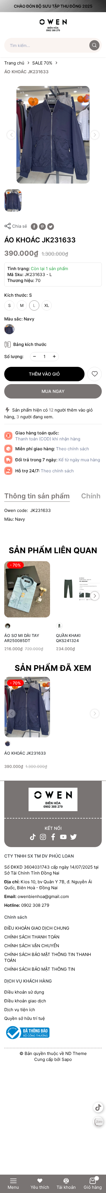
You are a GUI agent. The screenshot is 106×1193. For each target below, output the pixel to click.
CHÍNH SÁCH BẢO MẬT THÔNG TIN (39, 969)
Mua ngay (53, 391)
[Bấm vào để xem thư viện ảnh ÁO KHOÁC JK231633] (53, 135)
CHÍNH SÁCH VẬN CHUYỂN (31, 945)
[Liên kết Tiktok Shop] (98, 1107)
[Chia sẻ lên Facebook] (34, 226)
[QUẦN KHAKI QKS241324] (79, 589)
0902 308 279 (35, 905)
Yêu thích (40, 1187)
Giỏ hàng (93, 1187)
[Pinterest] (42, 226)
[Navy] (9, 329)
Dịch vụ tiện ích (19, 1009)
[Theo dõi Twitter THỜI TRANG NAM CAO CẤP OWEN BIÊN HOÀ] (73, 837)
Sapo (67, 1059)
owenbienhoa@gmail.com (43, 896)
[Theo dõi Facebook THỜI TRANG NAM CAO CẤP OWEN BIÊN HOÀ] (53, 837)
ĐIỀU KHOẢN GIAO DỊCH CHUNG (36, 928)
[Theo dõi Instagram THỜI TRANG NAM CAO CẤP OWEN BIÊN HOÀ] (42, 837)
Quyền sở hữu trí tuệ (24, 1018)
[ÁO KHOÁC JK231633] (27, 707)
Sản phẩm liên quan (53, 550)
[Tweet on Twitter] (50, 226)
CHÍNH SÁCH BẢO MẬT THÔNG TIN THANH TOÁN (47, 957)
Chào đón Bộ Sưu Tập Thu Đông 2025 (53, 6)
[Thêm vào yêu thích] (94, 374)
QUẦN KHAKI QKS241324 (68, 638)
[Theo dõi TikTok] (32, 837)
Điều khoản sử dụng (24, 992)
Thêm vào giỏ (44, 374)
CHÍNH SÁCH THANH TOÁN (31, 937)
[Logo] (53, 24)
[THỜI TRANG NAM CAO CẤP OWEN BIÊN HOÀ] (53, 800)
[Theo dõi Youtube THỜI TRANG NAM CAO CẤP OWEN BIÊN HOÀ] (63, 837)
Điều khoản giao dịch (25, 1001)
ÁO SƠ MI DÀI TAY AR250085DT (21, 638)
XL (46, 305)
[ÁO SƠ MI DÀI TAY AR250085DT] (27, 589)
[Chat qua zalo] (98, 1122)
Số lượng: (13, 356)
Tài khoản (66, 1187)
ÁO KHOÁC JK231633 (25, 753)
